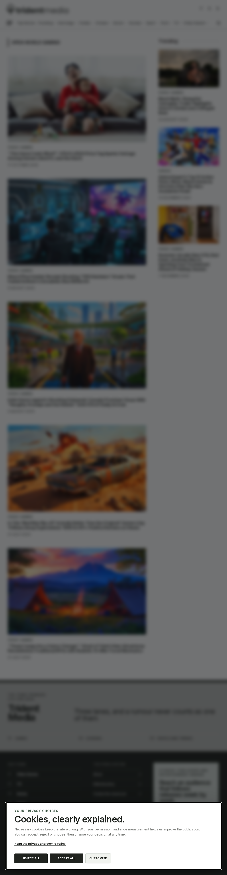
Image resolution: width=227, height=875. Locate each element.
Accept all (66, 858)
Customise (98, 858)
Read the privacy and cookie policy (40, 843)
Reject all (31, 858)
